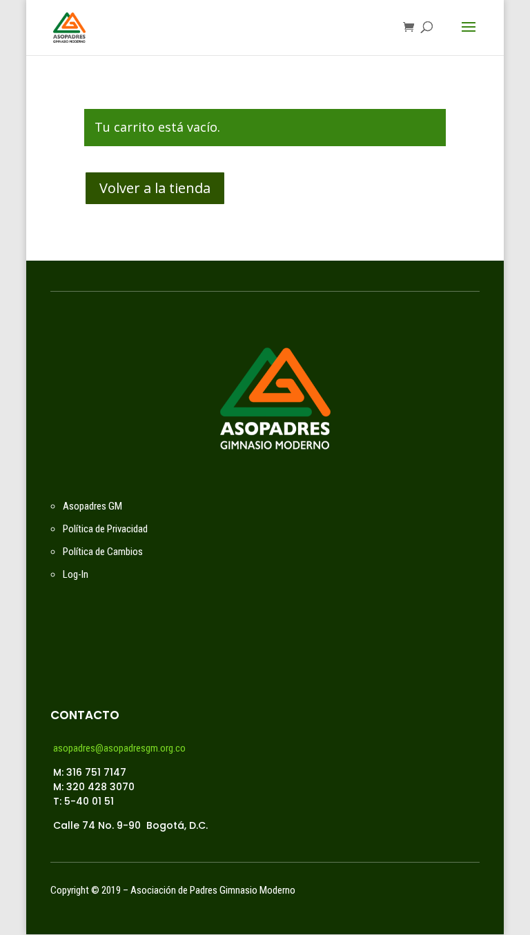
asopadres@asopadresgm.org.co (119, 748)
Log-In (75, 574)
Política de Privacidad (105, 529)
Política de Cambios (103, 551)
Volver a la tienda (154, 188)
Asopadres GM (92, 506)
